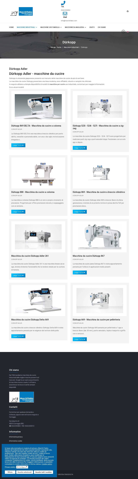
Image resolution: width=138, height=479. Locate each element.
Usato (92, 27)
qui (28, 457)
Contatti (30, 36)
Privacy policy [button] (10, 467)
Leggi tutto (17, 145)
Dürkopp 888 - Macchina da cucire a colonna (32, 192)
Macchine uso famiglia (50, 27)
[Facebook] (128, 11)
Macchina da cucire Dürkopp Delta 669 (30, 319)
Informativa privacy (16, 437)
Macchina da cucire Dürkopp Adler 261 (30, 256)
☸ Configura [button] (22, 467)
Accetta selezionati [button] (25, 472)
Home (11, 27)
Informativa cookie (15, 441)
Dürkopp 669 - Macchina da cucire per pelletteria (96, 319)
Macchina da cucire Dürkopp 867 (88, 256)
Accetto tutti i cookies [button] (43, 472)
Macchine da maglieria (74, 27)
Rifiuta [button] (10, 472)
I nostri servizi (15, 36)
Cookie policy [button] (47, 464)
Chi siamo (102, 27)
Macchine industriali (26, 27)
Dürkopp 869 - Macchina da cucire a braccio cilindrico (99, 192)
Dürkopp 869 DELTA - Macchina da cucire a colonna (36, 125)
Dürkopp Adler (16, 129)
